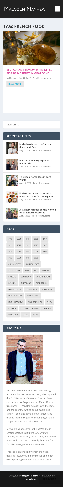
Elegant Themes (31, 475)
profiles (12, 308)
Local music (47, 289)
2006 (36, 239)
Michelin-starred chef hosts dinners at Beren (35, 146)
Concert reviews (43, 277)
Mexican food (33, 296)
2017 (45, 245)
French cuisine (14, 289)
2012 (19, 245)
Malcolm (13, 78)
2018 (10, 251)
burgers (12, 277)
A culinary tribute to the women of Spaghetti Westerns (37, 211)
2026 (36, 258)
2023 (10, 258)
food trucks (41, 283)
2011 (10, 245)
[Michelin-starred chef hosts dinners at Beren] (12, 148)
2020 (27, 251)
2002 (10, 239)
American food (32, 264)
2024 (19, 258)
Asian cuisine (14, 270)
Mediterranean (15, 296)
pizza (49, 302)
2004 (19, 239)
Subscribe (49, 479)
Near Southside (35, 302)
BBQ (35, 270)
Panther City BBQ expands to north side (35, 162)
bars (27, 270)
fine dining (26, 283)
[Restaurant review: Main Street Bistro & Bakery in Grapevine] (31, 48)
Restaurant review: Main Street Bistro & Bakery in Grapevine (30, 71)
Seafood (47, 308)
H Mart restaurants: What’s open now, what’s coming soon (36, 195)
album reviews (14, 264)
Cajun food (26, 277)
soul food (13, 315)
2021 (36, 251)
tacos (25, 315)
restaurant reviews (30, 308)
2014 (27, 245)
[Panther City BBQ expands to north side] (12, 164)
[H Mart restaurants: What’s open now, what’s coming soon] (12, 197)
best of (45, 270)
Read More (14, 83)
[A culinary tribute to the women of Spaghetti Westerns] (12, 213)
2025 (27, 258)
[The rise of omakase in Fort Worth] (12, 180)
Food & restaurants (42, 78)
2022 (45, 251)
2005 (27, 239)
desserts (12, 283)
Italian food (31, 289)
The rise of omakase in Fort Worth (35, 178)
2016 (36, 245)
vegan (35, 315)
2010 (45, 239)
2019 (19, 251)
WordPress (31, 479)
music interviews (15, 302)
